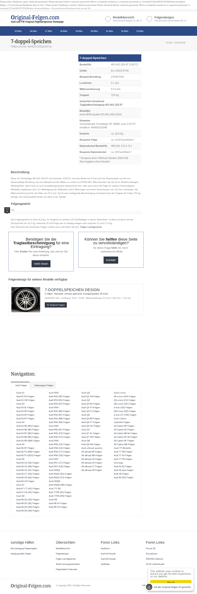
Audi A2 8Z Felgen (123, 466)
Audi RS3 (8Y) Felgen (59, 404)
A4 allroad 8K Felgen (91, 451)
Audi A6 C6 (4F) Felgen (27, 470)
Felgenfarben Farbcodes (66, 569)
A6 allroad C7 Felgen (91, 466)
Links (144, 585)
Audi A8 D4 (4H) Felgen (27, 507)
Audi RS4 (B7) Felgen (59, 415)
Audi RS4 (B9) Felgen (59, 422)
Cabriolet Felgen (122, 422)
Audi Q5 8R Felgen (90, 418)
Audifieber (105, 564)
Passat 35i (150, 548)
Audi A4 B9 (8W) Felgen (28, 440)
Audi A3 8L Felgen (25, 407)
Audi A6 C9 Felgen (25, 481)
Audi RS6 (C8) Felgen (59, 455)
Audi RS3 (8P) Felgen (59, 396)
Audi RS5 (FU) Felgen (59, 437)
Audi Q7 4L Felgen (90, 433)
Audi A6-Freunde (108, 559)
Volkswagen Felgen (43, 385)
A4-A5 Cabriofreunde (155, 564)
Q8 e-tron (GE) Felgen (125, 411)
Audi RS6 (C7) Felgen (59, 451)
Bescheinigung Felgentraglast (24, 548)
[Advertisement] (35, 62)
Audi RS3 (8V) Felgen (59, 400)
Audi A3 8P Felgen (25, 411)
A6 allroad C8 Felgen (91, 470)
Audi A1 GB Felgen (25, 400)
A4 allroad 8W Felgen (92, 455)
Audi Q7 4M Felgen (90, 437)
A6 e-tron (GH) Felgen (125, 396)
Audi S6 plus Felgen (123, 470)
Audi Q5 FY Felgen (90, 422)
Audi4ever (105, 548)
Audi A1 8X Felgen (25, 396)
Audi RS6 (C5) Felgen (59, 444)
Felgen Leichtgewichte (91, 227)
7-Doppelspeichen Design (72, 290)
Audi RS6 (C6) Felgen (59, 448)
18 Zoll (64, 31)
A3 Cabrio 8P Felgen (124, 426)
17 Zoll (48, 31)
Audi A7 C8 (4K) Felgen (27, 492)
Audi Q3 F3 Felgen (90, 407)
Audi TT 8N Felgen (123, 451)
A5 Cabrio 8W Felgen (124, 444)
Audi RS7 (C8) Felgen (59, 466)
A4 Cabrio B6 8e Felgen (125, 433)
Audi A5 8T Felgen (25, 448)
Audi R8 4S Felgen (58, 507)
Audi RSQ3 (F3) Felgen (60, 477)
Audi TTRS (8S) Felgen (60, 496)
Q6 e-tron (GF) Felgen (125, 404)
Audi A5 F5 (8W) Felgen (28, 451)
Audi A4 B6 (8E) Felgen (27, 429)
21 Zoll (109, 31)
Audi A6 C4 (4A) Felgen (27, 463)
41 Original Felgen (56, 305)
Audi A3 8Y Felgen (25, 418)
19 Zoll (79, 31)
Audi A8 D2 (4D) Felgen (27, 499)
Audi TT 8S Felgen (123, 459)
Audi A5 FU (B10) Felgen (28, 455)
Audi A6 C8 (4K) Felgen (27, 477)
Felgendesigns (164, 17)
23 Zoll (140, 31)
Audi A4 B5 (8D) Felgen (27, 426)
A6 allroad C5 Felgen (91, 459)
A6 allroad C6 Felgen (91, 463)
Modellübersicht (123, 17)
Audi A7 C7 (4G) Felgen (28, 488)
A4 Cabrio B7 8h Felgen (125, 437)
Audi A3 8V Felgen (25, 415)
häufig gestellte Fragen (21, 554)
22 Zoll (125, 31)
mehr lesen (41, 263)
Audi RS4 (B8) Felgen (59, 418)
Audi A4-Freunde (108, 554)
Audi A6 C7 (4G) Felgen (28, 474)
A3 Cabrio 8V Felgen (124, 429)
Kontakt (111, 260)
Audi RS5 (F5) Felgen (59, 433)
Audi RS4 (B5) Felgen (59, 411)
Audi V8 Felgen (121, 474)
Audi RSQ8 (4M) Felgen (60, 485)
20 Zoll (94, 31)
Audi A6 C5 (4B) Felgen (27, 466)
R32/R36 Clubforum (154, 559)
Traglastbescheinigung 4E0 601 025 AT (101, 104)
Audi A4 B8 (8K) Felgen (27, 437)
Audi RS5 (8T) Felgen (59, 429)
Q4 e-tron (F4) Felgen (124, 400)
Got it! (170, 582)
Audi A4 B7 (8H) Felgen (27, 433)
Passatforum (151, 554)
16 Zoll (33, 31)
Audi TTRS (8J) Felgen (60, 492)
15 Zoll (18, 31)
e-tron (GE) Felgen (123, 407)
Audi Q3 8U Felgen (90, 404)
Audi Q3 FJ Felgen (90, 411)
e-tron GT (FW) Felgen (125, 415)
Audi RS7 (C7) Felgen (59, 463)
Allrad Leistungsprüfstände (68, 564)
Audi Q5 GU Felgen (91, 426)
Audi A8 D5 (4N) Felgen (27, 510)
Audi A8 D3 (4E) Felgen (27, 503)
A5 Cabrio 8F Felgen (124, 440)
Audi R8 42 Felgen (58, 503)
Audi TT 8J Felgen (123, 455)
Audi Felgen (21, 385)
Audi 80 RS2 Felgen (123, 477)
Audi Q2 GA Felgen (90, 396)
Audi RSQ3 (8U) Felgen (60, 474)
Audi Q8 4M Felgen (90, 444)
